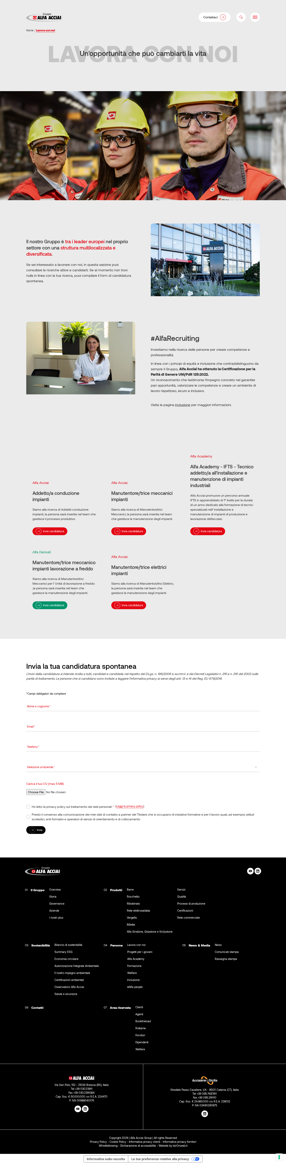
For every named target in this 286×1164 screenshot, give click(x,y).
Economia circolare (66, 958)
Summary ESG (63, 951)
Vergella (132, 917)
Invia (39, 830)
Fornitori (140, 1035)
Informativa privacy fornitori (179, 1141)
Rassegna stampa (226, 958)
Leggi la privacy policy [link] (129, 806)
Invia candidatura (53, 531)
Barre (130, 889)
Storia (52, 896)
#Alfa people (135, 987)
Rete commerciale (188, 917)
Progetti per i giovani (139, 951)
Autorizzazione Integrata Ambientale (76, 966)
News (218, 944)
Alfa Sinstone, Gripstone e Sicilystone (150, 931)
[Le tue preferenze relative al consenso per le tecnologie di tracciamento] (279, 1157)
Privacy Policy (98, 1141)
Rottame (140, 1028)
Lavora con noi (136, 944)
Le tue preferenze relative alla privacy (160, 1159)
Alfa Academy (135, 958)
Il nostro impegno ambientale (72, 973)
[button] (241, 17)
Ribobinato (133, 903)
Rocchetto (133, 896)
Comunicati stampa (227, 951)
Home (29, 30)
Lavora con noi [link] (45, 30)
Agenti (139, 1014)
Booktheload (143, 1021)
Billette (131, 924)
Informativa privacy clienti (144, 1141)
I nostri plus (56, 917)
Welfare (132, 973)
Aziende (54, 910)
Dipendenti (141, 1042)
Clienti (139, 1007)
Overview (55, 889)
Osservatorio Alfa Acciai (69, 987)
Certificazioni (185, 910)
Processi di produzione (191, 903)
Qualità (181, 896)
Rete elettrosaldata (138, 910)
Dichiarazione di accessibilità (138, 1145)
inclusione (182, 405)
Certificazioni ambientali (69, 980)
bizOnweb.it (180, 1145)
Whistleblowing (108, 1145)
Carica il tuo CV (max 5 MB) (45, 783)
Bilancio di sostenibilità (68, 944)
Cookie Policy (118, 1141)
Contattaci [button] (210, 17)
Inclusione (133, 980)
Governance (56, 903)
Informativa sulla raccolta (106, 1159)
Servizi (181, 889)
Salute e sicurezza (65, 994)
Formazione (134, 966)
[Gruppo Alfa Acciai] (44, 17)
